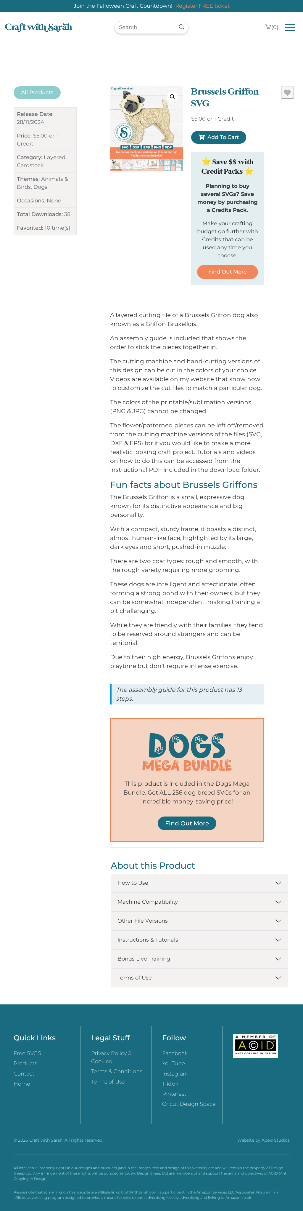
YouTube (173, 1063)
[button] (172, 97)
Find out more (227, 272)
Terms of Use (134, 977)
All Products (37, 92)
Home (22, 1084)
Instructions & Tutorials (147, 940)
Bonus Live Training (143, 959)
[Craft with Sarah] (39, 27)
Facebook (175, 1053)
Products (25, 1063)
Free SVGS (27, 1053)
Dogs (40, 187)
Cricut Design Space (189, 1104)
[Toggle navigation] (290, 27)
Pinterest (174, 1094)
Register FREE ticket (202, 6)
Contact (24, 1074)
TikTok (170, 1084)
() (274, 27)
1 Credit (224, 119)
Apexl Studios (276, 1140)
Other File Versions (142, 921)
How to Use (132, 883)
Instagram (175, 1074)
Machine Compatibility (147, 902)
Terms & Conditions (116, 1071)
